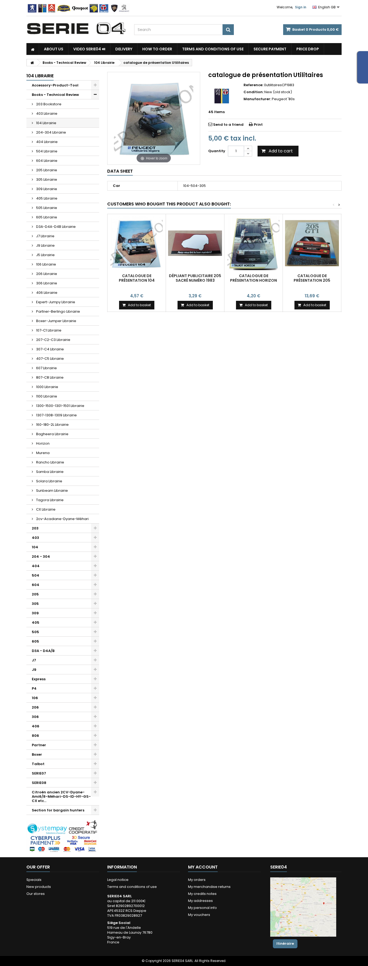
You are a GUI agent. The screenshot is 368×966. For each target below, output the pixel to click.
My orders (197, 879)
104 (35, 547)
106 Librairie (45, 264)
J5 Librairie (45, 254)
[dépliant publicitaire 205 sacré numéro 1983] (195, 243)
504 (35, 575)
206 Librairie (46, 273)
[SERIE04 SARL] (76, 28)
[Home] (33, 49)
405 (35, 622)
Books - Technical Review (55, 94)
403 (35, 537)
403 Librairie (46, 113)
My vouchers (199, 914)
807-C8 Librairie (49, 377)
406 (35, 726)
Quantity (216, 151)
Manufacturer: (257, 99)
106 (35, 697)
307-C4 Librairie (49, 349)
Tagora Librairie (49, 500)
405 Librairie (46, 198)
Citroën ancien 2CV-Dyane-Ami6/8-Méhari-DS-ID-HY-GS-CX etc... (61, 796)
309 (35, 613)
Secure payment (270, 49)
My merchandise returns (209, 886)
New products (38, 886)
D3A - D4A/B (43, 650)
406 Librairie (46, 292)
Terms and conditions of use (213, 49)
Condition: (253, 92)
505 (35, 631)
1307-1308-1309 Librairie (56, 415)
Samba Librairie (49, 471)
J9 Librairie (45, 245)
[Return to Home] (32, 62)
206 (35, 707)
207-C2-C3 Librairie (52, 339)
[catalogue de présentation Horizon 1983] (253, 243)
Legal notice (118, 879)
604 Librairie (46, 160)
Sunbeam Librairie (51, 490)
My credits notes (202, 893)
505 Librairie (46, 207)
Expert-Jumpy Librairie (55, 302)
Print (258, 124)
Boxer (37, 754)
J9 (34, 669)
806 (35, 735)
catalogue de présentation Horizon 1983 (253, 280)
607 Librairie (46, 368)
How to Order (157, 49)
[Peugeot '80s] (221, 96)
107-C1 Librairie (48, 330)
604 (35, 584)
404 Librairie (46, 141)
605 (35, 641)
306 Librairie (46, 283)
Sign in (300, 7)
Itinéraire (285, 943)
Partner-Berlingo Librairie (57, 311)
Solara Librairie (48, 481)
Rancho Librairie (49, 462)
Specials (33, 879)
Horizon (42, 443)
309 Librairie (46, 188)
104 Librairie (45, 122)
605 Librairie (46, 217)
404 (36, 566)
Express (39, 679)
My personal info (202, 907)
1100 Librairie (46, 396)
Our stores (35, 893)
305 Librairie (46, 179)
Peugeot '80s (283, 99)
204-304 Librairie (50, 132)
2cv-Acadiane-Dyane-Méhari (62, 518)
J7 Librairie (44, 236)
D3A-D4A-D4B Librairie (55, 226)
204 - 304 (41, 556)
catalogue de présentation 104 (137, 278)
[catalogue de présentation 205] (312, 243)
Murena (42, 452)
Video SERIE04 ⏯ (89, 49)
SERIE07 (39, 773)
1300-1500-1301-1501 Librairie (59, 405)
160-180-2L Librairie (52, 424)
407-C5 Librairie (49, 358)
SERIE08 (39, 782)
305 (35, 603)
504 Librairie (46, 151)
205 (35, 594)
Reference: (253, 85)
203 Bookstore (48, 104)
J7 (34, 660)
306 (35, 716)
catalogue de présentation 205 (312, 278)
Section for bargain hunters (58, 810)
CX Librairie (45, 509)
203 (35, 528)
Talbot (38, 763)
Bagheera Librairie (51, 434)
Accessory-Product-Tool (55, 85)
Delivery (123, 49)
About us (53, 49)
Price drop (307, 49)
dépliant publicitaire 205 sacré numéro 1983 (195, 278)
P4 (34, 688)
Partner (39, 745)
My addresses (200, 900)
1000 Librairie (46, 386)
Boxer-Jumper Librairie (55, 320)
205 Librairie (46, 170)
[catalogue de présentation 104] (137, 243)
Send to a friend (228, 124)
